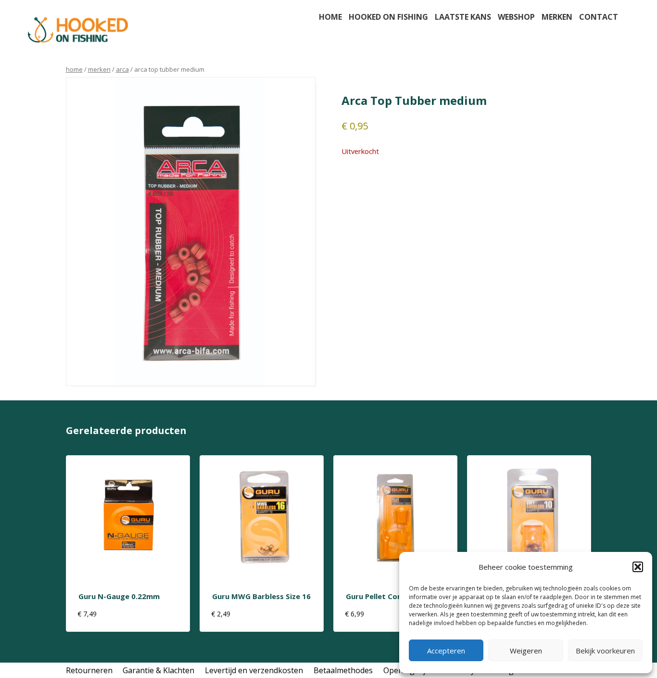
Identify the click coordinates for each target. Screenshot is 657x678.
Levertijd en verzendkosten (254, 670)
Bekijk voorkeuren (605, 650)
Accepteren (446, 650)
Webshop (516, 17)
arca (122, 69)
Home (330, 17)
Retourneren (89, 670)
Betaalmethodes (343, 670)
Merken (557, 17)
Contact (598, 17)
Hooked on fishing (388, 17)
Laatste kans (463, 17)
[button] (638, 567)
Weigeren (526, 650)
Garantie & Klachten (158, 670)
